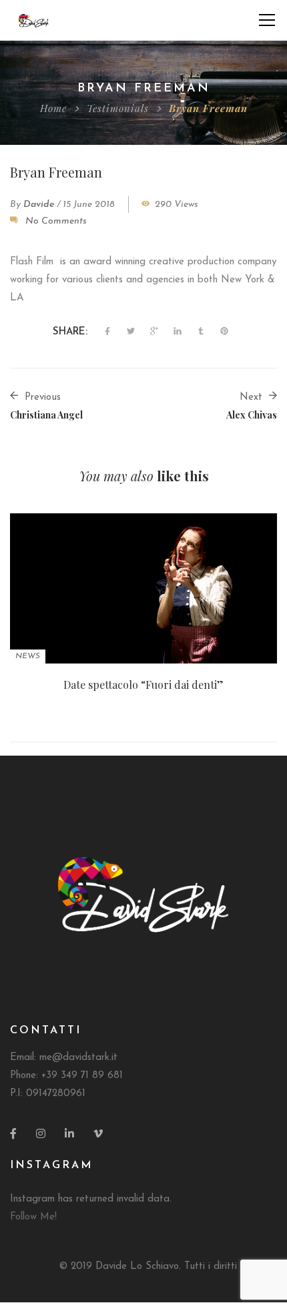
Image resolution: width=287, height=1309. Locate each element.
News (27, 656)
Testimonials (118, 108)
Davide (38, 205)
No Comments (56, 221)
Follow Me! (33, 1217)
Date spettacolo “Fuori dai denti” (143, 685)
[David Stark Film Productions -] (33, 20)
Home (53, 108)
